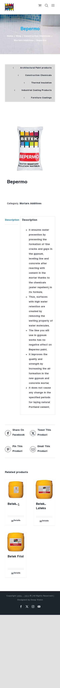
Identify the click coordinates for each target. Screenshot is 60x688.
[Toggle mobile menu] (53, 5)
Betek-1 (14, 504)
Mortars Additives (31, 204)
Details (17, 520)
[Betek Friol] (15, 542)
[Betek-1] (15, 489)
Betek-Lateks (41, 506)
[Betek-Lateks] (44, 489)
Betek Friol (16, 557)
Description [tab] (11, 220)
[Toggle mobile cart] (40, 5)
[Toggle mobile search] (46, 5)
